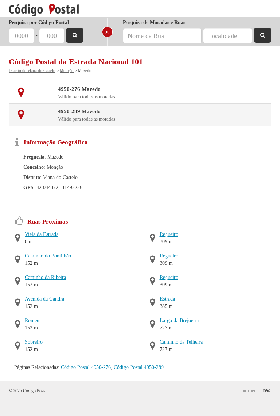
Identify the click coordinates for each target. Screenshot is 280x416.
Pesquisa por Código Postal (39, 22)
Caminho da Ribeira (45, 277)
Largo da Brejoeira (179, 320)
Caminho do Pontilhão (48, 256)
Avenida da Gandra (44, 299)
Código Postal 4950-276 (86, 367)
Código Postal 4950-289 (139, 367)
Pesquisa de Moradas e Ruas (154, 22)
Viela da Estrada (41, 234)
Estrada (167, 299)
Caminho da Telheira (181, 342)
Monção (67, 70)
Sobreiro (34, 342)
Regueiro (169, 234)
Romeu (32, 320)
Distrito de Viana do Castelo (32, 70)
